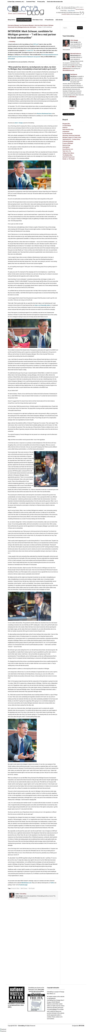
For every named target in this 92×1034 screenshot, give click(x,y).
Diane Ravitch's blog (68, 129)
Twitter (52, 882)
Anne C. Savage (19, 122)
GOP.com (35, 44)
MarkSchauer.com (26, 882)
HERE (73, 66)
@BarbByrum (72, 96)
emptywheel (66, 131)
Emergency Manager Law (15, 25)
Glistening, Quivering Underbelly (71, 135)
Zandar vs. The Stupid (68, 159)
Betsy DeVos (11, 19)
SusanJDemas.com (68, 149)
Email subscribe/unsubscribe (55, 1)
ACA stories (59, 19)
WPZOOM (81, 1025)
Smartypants (66, 147)
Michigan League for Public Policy (72, 137)
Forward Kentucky (67, 133)
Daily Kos (65, 127)
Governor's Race (15, 888)
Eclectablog (12, 41)
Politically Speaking (68, 141)
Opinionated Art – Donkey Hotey (71, 139)
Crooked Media (67, 125)
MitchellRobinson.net (68, 70)
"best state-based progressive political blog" (36, 991)
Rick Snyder (33, 27)
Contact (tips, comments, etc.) (16, 1)
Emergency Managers (23, 19)
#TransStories (49, 19)
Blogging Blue (66, 123)
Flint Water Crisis (38, 19)
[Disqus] (33, 922)
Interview (37, 25)
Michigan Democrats (23, 27)
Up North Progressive (69, 157)
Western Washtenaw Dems (44, 113)
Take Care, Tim (67, 151)
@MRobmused (67, 68)
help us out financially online (42, 305)
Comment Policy (30, 1)
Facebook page (23, 884)
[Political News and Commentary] (25, 10)
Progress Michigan (68, 143)
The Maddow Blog (67, 155)
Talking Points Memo (68, 153)
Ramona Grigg (66, 145)
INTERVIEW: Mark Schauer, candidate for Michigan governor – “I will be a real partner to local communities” (32, 34)
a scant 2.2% (29, 50)
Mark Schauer (44, 25)
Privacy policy (41, 1)
